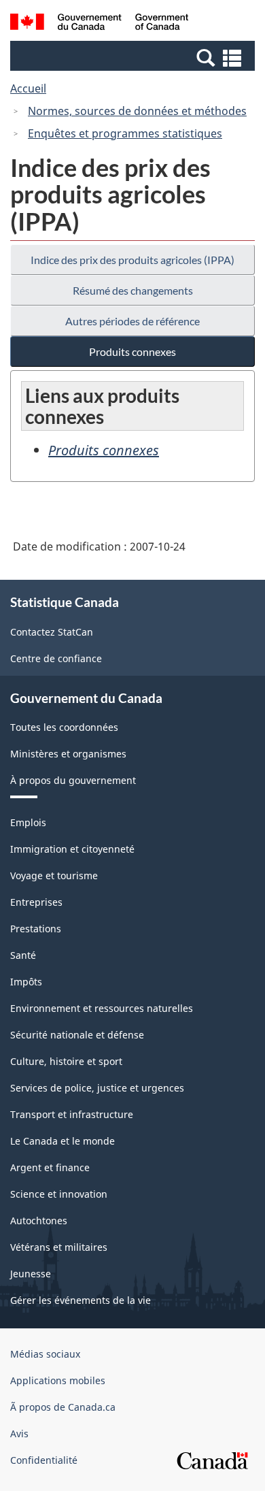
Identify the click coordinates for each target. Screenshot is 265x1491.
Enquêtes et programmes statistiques (125, 133)
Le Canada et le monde (62, 1140)
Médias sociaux (45, 1353)
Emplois (28, 822)
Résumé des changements (133, 290)
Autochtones (38, 1220)
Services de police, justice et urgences (97, 1087)
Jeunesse (30, 1273)
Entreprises (36, 902)
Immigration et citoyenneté (72, 848)
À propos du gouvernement (73, 780)
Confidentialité (43, 1460)
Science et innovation (58, 1193)
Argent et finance (50, 1167)
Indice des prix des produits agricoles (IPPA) (132, 259)
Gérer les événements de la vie (80, 1300)
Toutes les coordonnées (64, 727)
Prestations (35, 928)
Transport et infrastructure (71, 1114)
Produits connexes (132, 351)
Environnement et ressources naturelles (101, 1008)
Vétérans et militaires (58, 1247)
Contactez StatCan (51, 631)
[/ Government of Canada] (99, 24)
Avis (19, 1433)
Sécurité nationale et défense (77, 1034)
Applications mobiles (57, 1380)
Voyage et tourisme (54, 875)
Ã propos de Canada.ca (63, 1406)
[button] (134, 57)
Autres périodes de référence (132, 320)
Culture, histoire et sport (66, 1061)
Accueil (28, 88)
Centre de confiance (56, 658)
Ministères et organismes (68, 753)
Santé (23, 955)
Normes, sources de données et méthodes (137, 110)
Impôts (26, 981)
